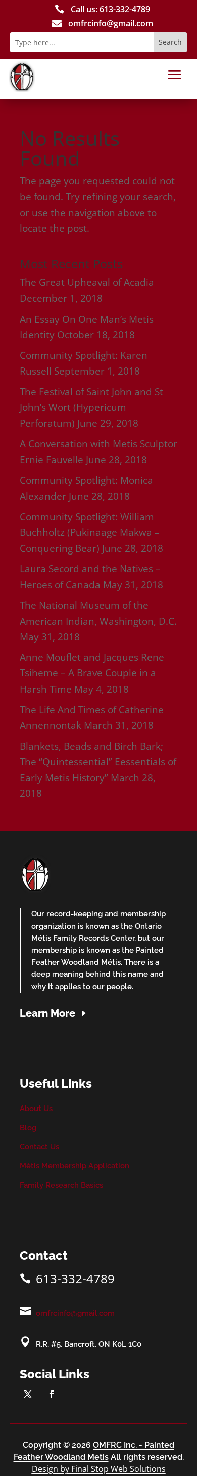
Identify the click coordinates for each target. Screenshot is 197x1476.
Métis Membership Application (74, 1166)
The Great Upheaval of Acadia (87, 282)
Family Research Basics (61, 1185)
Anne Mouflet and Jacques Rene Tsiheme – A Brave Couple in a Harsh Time (92, 673)
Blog (28, 1127)
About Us (36, 1108)
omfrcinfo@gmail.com (75, 1313)
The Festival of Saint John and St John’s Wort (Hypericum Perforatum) (91, 407)
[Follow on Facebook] (51, 1394)
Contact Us (39, 1146)
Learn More (47, 1013)
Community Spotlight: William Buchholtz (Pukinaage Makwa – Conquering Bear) (90, 532)
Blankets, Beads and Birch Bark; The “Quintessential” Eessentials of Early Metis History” (98, 762)
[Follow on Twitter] (28, 1394)
